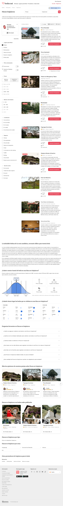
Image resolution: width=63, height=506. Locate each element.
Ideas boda (36, 3)
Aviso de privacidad (6, 478)
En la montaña (7, 122)
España (52, 472)
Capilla (5, 152)
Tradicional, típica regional (9, 170)
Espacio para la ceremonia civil (10, 160)
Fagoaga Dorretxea (46, 127)
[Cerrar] (17, 24)
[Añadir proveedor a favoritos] (37, 29)
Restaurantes (6, 50)
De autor (5, 173)
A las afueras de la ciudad (9, 130)
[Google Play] (25, 477)
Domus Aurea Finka (45, 221)
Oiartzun (44, 447)
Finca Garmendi (45, 52)
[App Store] (19, 477)
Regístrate (58, 3)
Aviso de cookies (5, 479)
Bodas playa (6, 57)
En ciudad (6, 127)
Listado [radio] (44, 24)
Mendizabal (44, 103)
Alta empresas (5, 488)
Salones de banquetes (8, 145)
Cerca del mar (7, 120)
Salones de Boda (17, 461)
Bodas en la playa (25, 461)
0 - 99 (5, 102)
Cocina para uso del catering (10, 150)
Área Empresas (58, 1)
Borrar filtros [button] (16, 38)
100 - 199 (6, 104)
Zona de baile (6, 143)
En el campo (6, 125)
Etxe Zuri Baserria (45, 177)
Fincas (13, 7)
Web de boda (4, 495)
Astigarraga (4, 447)
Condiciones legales (6, 473)
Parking (5, 155)
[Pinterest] (37, 472)
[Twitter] (34, 472)
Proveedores (31, 3)
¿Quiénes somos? (5, 490)
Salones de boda (7, 52)
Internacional (6, 175)
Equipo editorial (5, 491)
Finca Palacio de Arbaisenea (47, 202)
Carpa (5, 147)
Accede (53, 3)
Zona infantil (6, 157)
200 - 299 (6, 107)
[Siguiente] (60, 383)
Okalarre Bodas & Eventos (48, 153)
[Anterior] (2, 383)
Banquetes (8, 7)
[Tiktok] (45, 472)
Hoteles (5, 47)
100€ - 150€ (6, 91)
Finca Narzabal (45, 28)
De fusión (6, 178)
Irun (2, 450)
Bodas (3, 7)
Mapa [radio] (59, 24)
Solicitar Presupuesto (54, 44)
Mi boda (16, 3)
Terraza (5, 138)
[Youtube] (42, 472)
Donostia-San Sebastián (27, 447)
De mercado (6, 168)
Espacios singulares (8, 55)
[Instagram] (40, 472)
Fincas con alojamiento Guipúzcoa (9, 440)
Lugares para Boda (23, 3)
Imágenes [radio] (52, 24)
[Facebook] (32, 472)
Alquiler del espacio (14, 80)
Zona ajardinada (7, 140)
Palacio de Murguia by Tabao (49, 76)
